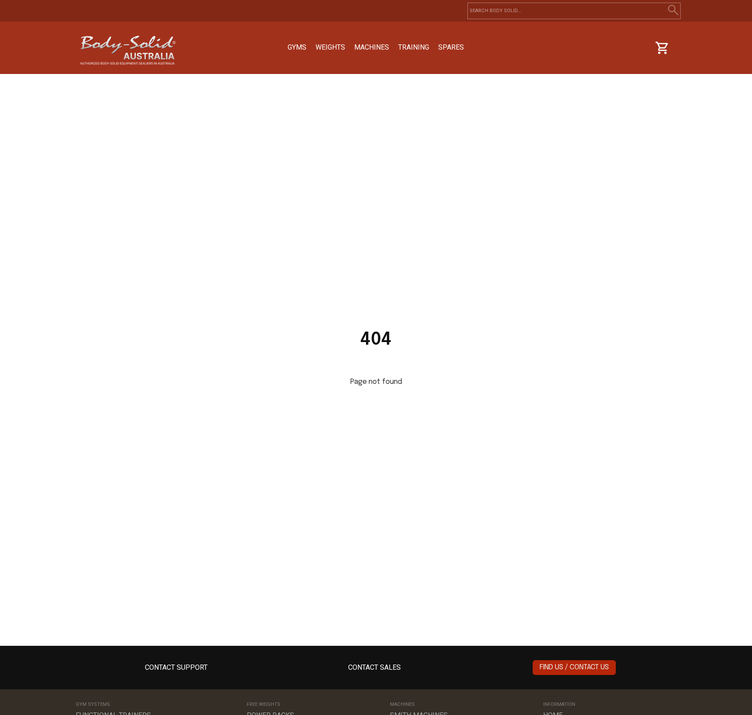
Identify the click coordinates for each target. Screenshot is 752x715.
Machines (371, 47)
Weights (330, 47)
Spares (451, 47)
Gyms (297, 47)
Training (413, 47)
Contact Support (176, 667)
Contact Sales (374, 667)
